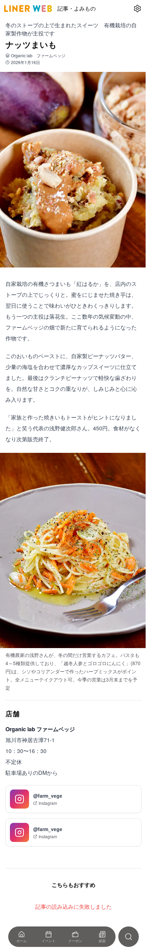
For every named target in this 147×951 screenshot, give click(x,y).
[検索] (128, 936)
